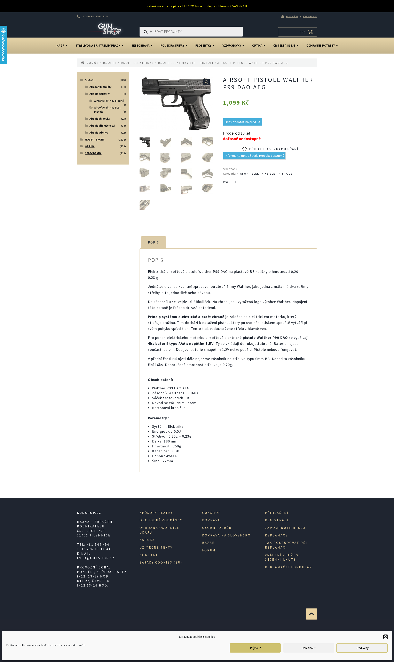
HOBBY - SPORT (95, 139)
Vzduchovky (231, 45)
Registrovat (310, 16)
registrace (277, 520)
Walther (231, 182)
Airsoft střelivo (98, 132)
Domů (92, 63)
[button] (386, 637)
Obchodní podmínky (161, 520)
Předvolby (362, 648)
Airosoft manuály (100, 87)
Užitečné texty (156, 547)
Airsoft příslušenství (102, 125)
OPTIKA (257, 45)
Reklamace (276, 535)
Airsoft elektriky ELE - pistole (184, 63)
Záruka (147, 540)
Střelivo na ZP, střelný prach (98, 45)
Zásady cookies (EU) (161, 562)
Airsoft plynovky (99, 118)
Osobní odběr (217, 528)
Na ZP (60, 45)
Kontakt (149, 555)
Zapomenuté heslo (285, 528)
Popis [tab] (153, 242)
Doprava (211, 520)
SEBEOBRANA (140, 45)
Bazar (208, 543)
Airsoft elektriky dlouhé (109, 101)
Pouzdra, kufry (172, 45)
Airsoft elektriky (135, 63)
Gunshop (211, 513)
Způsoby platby (156, 513)
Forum (209, 550)
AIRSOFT (107, 63)
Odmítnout (309, 648)
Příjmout (255, 648)
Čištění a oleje (284, 45)
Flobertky (203, 45)
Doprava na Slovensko (226, 535)
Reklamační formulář (288, 567)
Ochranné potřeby (320, 45)
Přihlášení (292, 16)
